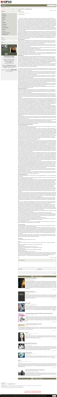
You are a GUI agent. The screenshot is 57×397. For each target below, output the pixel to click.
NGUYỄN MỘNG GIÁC (28, 345)
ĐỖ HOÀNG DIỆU (28, 334)
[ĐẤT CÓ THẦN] (21, 307)
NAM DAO (19, 362)
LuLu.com (14, 65)
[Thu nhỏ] (18, 10)
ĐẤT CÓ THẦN (27, 303)
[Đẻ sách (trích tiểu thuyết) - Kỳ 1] (21, 296)
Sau (54, 10)
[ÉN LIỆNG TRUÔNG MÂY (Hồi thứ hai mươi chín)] (21, 325)
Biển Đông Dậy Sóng (28, 352)
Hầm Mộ (26, 332)
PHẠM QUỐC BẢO (21, 14)
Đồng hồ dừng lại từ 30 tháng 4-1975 (31, 343)
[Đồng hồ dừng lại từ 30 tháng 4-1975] (21, 346)
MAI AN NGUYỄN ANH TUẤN (30, 280)
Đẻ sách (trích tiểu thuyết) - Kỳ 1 (30, 291)
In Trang (18, 257)
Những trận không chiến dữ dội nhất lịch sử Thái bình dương (34, 369)
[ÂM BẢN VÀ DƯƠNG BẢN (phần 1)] (21, 283)
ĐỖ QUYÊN (27, 293)
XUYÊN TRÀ (3, 39)
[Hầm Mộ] (21, 336)
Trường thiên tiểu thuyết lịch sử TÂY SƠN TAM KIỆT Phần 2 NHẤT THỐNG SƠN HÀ (39, 313)
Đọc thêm (54, 289)
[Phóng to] (20, 10)
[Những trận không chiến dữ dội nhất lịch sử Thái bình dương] (21, 372)
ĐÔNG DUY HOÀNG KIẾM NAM (30, 305)
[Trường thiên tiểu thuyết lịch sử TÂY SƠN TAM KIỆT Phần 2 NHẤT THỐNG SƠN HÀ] (21, 317)
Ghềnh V (19, 360)
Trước (52, 10)
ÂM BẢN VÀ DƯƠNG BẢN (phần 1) (31, 278)
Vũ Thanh (26, 315)
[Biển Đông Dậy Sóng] (21, 355)
